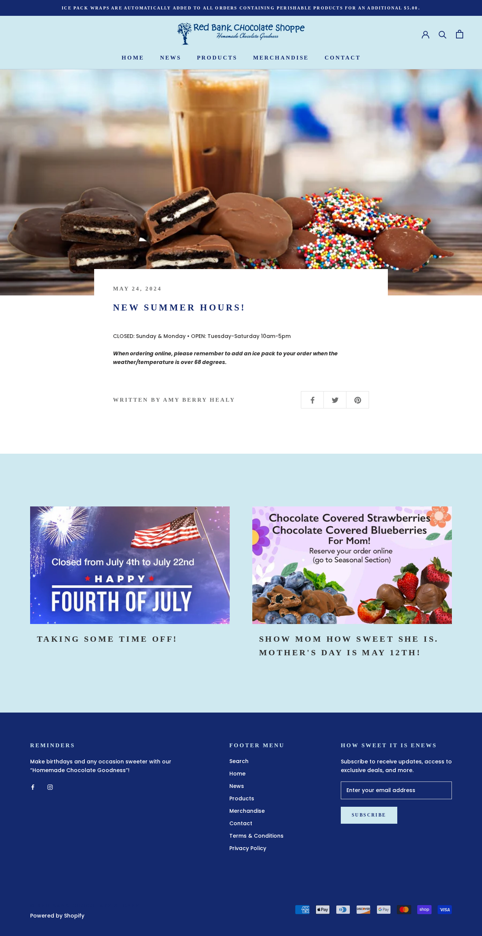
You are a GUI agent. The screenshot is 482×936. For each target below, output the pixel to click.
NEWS (170, 58)
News (236, 786)
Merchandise (247, 811)
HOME (133, 58)
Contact (240, 823)
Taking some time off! (107, 639)
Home (237, 773)
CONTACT (343, 58)
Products (241, 798)
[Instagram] (50, 786)
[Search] (443, 34)
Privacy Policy (247, 848)
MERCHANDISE (281, 58)
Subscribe (369, 815)
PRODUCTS (217, 58)
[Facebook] (32, 786)
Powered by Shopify (57, 915)
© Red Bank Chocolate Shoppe (85, 905)
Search (239, 761)
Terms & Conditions (256, 836)
